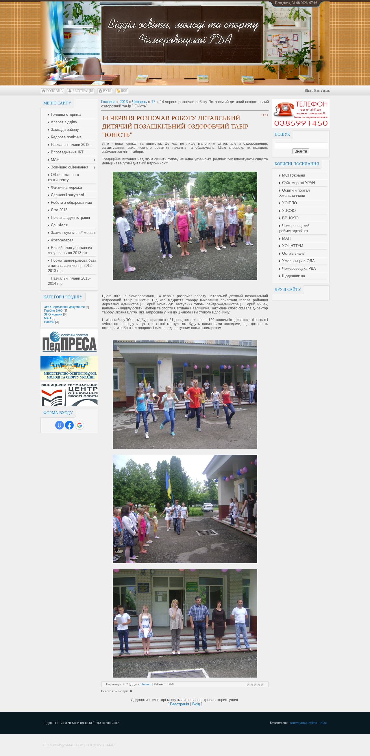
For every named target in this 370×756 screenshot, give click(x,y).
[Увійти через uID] (59, 425)
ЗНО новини (53, 314)
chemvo (146, 684)
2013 (124, 102)
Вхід (107, 91)
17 (153, 102)
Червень (139, 102)
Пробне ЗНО (53, 310)
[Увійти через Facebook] (69, 425)
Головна (54, 91)
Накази (49, 322)
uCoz (323, 722)
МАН (47, 318)
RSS (124, 91)
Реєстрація (83, 91)
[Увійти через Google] (79, 425)
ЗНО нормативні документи (64, 307)
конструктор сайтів (303, 722)
